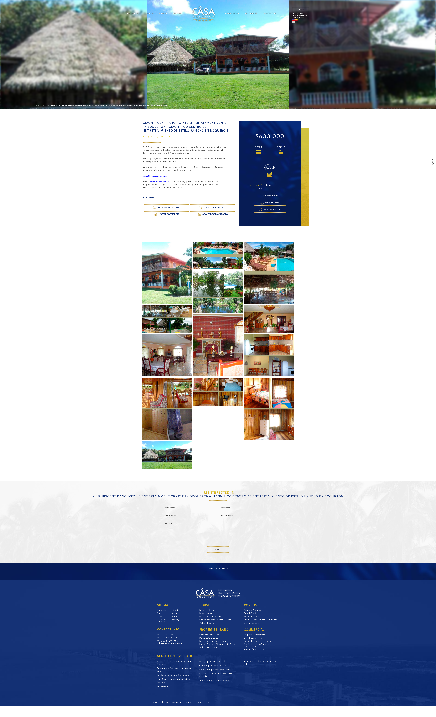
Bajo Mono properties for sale (214, 670)
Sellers (177, 14)
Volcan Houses (207, 623)
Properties (133, 14)
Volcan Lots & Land (209, 648)
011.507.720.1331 (299, 14)
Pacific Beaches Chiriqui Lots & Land (218, 644)
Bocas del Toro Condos (256, 617)
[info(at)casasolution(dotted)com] (285, 14)
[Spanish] (296, 20)
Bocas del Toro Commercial (258, 641)
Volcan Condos (252, 623)
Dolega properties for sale (212, 662)
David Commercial (253, 638)
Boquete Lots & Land (210, 635)
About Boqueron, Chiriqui (155, 176)
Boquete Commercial (255, 635)
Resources (251, 14)
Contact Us (269, 14)
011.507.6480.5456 (167, 641)
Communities (231, 14)
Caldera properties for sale (213, 666)
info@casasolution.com (169, 643)
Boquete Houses (207, 610)
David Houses (206, 613)
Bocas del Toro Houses (211, 617)
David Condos (251, 613)
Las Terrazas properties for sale (173, 675)
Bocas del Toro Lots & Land (213, 641)
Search (149, 14)
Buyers (163, 14)
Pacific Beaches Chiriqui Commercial (256, 645)
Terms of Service (161, 621)
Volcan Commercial (254, 649)
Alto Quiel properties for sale (214, 681)
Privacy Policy (175, 621)
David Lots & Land (208, 638)
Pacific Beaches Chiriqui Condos (260, 620)
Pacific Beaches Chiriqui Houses (215, 620)
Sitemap (205, 702)
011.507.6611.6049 (299, 15)
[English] (293, 20)
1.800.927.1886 (298, 17)
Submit (218, 549)
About (175, 610)
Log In (301, 9)
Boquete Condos (252, 610)
